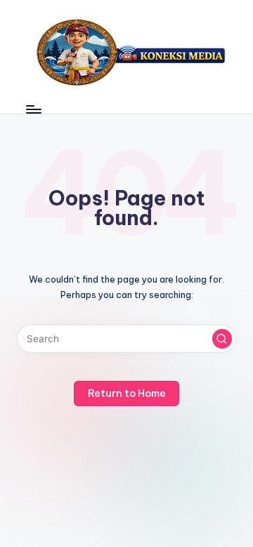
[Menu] (33, 109)
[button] (222, 339)
